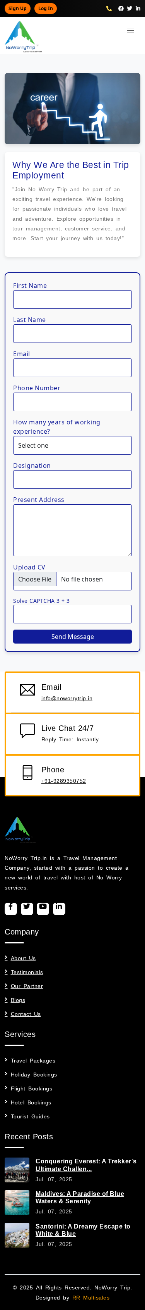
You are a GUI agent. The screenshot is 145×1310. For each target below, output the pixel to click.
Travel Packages (33, 1060)
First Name (30, 285)
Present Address (39, 499)
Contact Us (26, 1013)
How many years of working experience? (57, 427)
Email (21, 354)
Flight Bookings (31, 1088)
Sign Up (18, 8)
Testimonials (27, 971)
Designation (32, 465)
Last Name (29, 319)
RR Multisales (91, 1297)
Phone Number (36, 388)
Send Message (72, 636)
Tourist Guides (30, 1116)
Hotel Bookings (31, 1102)
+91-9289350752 (63, 780)
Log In (45, 8)
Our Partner (27, 985)
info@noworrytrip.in (67, 698)
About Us (23, 957)
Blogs (18, 999)
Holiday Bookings (34, 1074)
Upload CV (29, 567)
